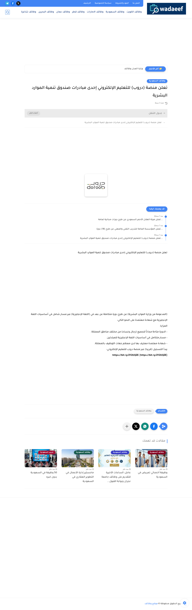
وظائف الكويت (134, 12)
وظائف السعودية (115, 12)
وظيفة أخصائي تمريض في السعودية (152, 474)
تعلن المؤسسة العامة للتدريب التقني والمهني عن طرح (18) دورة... (129, 229)
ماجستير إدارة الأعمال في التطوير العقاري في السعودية (80, 477)
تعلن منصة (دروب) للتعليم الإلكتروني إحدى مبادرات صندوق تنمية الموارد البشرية (123, 122)
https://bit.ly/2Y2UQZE (125, 355)
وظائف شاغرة (28, 12)
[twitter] (18, 3)
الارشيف (87, 3)
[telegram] (7, 3)
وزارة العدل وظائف (133, 69)
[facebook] (13, 3)
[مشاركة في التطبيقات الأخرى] (127, 426)
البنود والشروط (122, 3)
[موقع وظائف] (166, 8)
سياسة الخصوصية (103, 3)
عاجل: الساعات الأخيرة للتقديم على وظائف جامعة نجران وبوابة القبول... (116, 477)
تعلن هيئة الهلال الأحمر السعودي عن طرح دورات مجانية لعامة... (130, 220)
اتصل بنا (136, 3)
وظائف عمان (63, 12)
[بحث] (7, 12)
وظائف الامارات (95, 12)
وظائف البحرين (46, 12)
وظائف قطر (78, 12)
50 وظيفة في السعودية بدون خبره (44, 474)
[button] (154, 426)
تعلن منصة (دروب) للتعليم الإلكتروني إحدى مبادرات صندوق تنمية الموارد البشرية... (121, 238)
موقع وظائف (151, 604)
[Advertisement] (141, 42)
